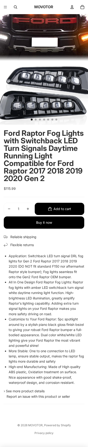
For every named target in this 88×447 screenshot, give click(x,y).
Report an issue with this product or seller (37, 396)
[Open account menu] (72, 7)
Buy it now (44, 222)
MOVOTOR (35, 425)
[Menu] (5, 7)
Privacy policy (44, 433)
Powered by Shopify (57, 425)
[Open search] (15, 7)
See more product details (25, 391)
